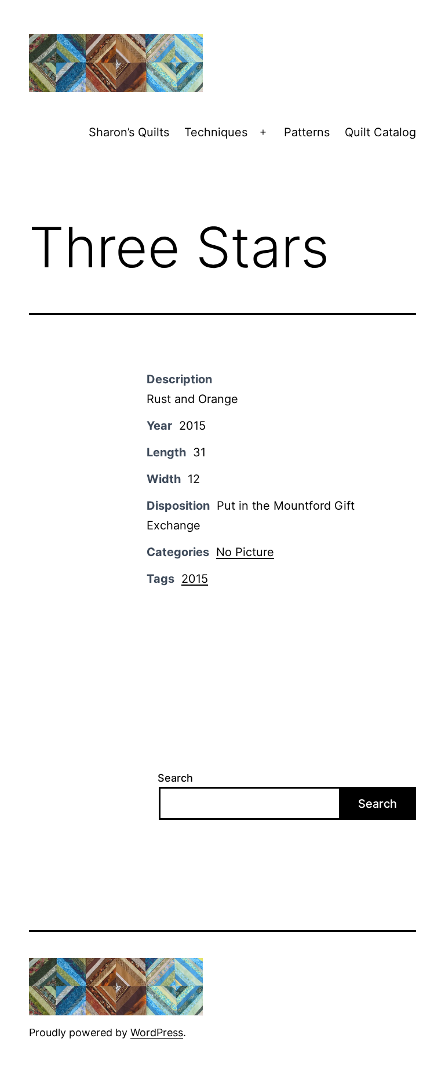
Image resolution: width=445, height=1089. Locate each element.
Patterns (307, 132)
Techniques (215, 132)
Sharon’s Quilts (129, 132)
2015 (194, 579)
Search (175, 778)
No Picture (245, 552)
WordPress (156, 1032)
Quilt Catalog (380, 132)
